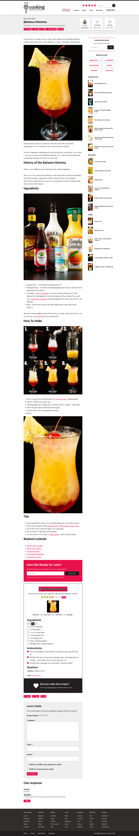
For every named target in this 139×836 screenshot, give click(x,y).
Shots (52, 826)
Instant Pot (80, 826)
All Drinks (53, 816)
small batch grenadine (39, 299)
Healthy (26, 824)
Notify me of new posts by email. (41, 769)
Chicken (91, 818)
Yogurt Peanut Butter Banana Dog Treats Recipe (103, 138)
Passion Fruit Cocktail (35, 546)
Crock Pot (80, 818)
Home (25, 18)
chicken (94, 70)
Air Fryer (79, 816)
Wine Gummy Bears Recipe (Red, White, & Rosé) (103, 129)
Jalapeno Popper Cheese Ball (102, 170)
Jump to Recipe (27, 25)
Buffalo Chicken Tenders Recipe (103, 198)
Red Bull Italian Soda (100, 83)
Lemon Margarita (33, 551)
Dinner (40, 824)
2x (36, 623)
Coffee (52, 818)
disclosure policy (62, 25)
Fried (91, 10)
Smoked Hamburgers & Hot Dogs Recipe (103, 207)
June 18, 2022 (26, 791)
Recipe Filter (110, 10)
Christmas (104, 818)
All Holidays (105, 816)
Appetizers (41, 816)
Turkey (91, 826)
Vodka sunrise (54, 534)
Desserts (40, 821)
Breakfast (40, 818)
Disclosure (52, 833)
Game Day (104, 821)
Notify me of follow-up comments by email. (45, 764)
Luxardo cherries (53, 526)
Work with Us (41, 833)
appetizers (94, 60)
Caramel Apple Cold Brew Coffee (103, 257)
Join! (110, 47)
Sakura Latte (98, 221)
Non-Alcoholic (54, 824)
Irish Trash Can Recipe (100, 101)
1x (33, 623)
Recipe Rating (32, 715)
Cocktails (53, 821)
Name (30, 744)
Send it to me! (72, 573)
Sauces (66, 824)
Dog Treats (99, 10)
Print (61, 29)
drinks (109, 65)
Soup (66, 826)
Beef (90, 816)
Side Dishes (41, 826)
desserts (109, 70)
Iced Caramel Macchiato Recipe (103, 92)
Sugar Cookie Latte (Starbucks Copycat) (102, 239)
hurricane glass (61, 399)
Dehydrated (27, 818)
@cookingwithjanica (51, 687)
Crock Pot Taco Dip (99, 161)
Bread (66, 816)
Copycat (76, 10)
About (25, 833)
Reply (27, 801)
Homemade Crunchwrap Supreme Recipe (103, 147)
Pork (90, 821)
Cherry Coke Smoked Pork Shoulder (101, 188)
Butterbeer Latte (99, 230)
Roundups (26, 826)
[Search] (113, 5)
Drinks (84, 10)
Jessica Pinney (84, 27)
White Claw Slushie (34, 548)
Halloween (104, 824)
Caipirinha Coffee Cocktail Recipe (103, 267)
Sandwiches (68, 821)
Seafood (91, 824)
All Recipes (66, 10)
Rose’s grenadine (42, 293)
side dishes (94, 65)
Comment (31, 720)
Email (30, 754)
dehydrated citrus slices (70, 526)
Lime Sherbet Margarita (35, 554)
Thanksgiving (105, 826)
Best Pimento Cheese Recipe (102, 120)
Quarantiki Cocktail (34, 557)
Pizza (66, 818)
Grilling (79, 824)
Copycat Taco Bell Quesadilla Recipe (102, 110)
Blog (29, 18)
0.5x (29, 623)
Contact (32, 833)
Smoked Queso (98, 179)
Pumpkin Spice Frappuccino (102, 248)
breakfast (109, 60)
